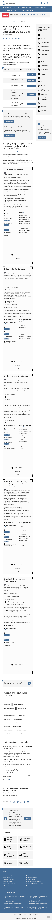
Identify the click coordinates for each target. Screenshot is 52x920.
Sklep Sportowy (45, 42)
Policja (14, 7)
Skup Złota (43, 110)
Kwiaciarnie (44, 106)
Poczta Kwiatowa (45, 50)
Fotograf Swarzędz (32, 879)
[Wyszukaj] (47, 3)
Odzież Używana (45, 78)
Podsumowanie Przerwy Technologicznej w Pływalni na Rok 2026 (38, 904)
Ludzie (31, 10)
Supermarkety (44, 65)
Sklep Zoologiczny (45, 35)
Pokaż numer (6, 338)
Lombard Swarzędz (8, 877)
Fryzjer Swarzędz (8, 881)
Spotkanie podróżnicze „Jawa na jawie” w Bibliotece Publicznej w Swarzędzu (38, 897)
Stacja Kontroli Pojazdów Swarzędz (35, 883)
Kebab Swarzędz (31, 885)
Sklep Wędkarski (45, 38)
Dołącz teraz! (42, 137)
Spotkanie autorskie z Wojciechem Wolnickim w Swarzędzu (14, 897)
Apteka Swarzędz (31, 875)
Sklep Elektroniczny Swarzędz (10, 855)
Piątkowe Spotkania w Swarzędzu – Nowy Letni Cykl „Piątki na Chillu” (38, 908)
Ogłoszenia (25, 7)
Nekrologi (43, 7)
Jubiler (42, 58)
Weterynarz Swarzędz (9, 879)
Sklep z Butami (44, 94)
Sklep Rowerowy (45, 46)
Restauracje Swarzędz (9, 885)
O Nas (20, 914)
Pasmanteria (44, 54)
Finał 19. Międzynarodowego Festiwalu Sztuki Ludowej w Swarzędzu (14, 900)
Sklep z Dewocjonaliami (45, 90)
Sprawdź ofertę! (9, 121)
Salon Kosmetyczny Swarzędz (34, 881)
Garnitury (43, 61)
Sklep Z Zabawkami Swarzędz (26, 855)
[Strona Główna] (3, 7)
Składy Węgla (44, 69)
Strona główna (5, 21)
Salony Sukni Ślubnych (44, 73)
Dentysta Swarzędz (8, 875)
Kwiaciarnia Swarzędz (32, 877)
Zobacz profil (6, 220)
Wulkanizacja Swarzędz (9, 883)
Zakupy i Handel (17, 21)
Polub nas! (27, 818)
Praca (30, 7)
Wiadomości (8, 7)
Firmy (19, 7)
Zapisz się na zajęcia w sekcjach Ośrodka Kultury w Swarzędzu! (13, 904)
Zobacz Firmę (31, 74)
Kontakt (16, 914)
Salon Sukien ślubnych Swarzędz (10, 839)
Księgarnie (43, 81)
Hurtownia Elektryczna (44, 98)
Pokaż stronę (6, 225)
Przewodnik (25, 10)
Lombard (43, 102)
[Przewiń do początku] (48, 917)
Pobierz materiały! (10, 135)
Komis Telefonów (45, 85)
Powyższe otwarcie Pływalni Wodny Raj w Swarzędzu (13, 908)
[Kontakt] (44, 3)
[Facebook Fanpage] (41, 3)
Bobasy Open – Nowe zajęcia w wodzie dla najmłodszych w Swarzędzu (38, 900)
